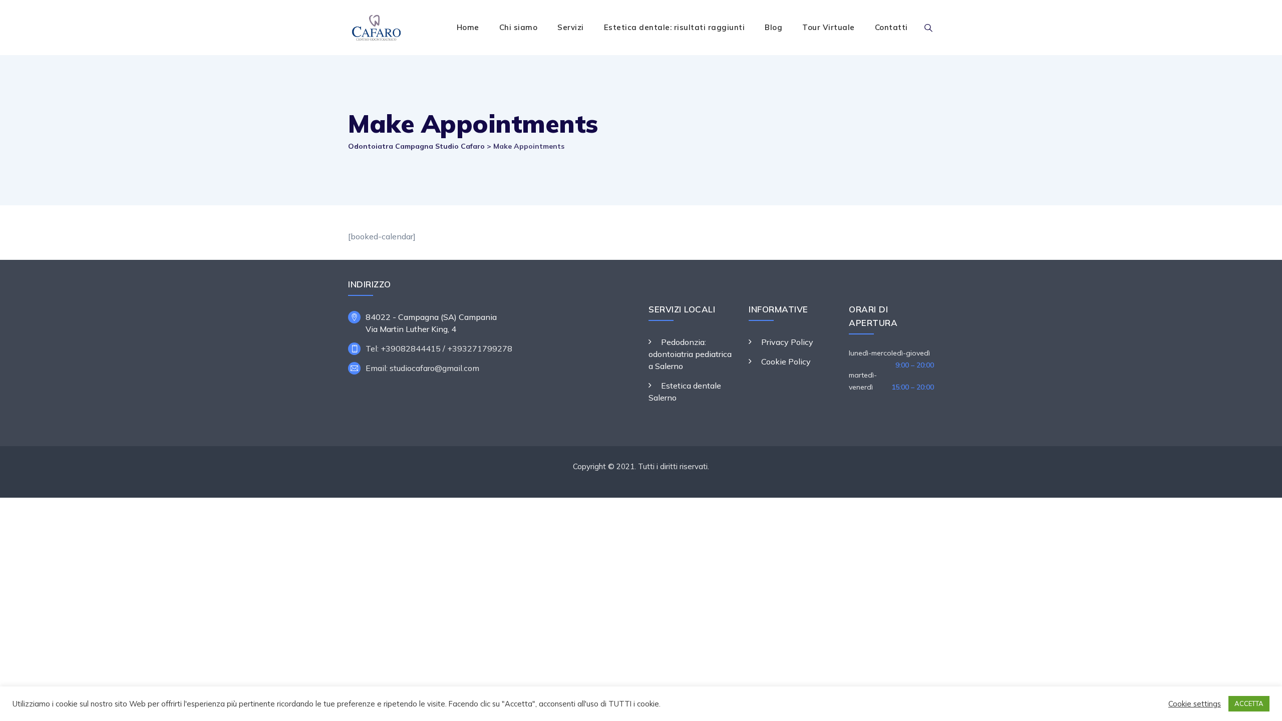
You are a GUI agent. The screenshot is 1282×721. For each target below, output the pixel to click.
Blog (773, 27)
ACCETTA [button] (1248, 703)
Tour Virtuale (828, 27)
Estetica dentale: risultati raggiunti (674, 27)
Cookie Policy (786, 361)
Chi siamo (518, 27)
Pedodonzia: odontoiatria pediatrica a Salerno (690, 354)
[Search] (928, 28)
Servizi (570, 27)
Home (468, 27)
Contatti (891, 27)
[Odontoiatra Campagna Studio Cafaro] (376, 27)
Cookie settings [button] (1194, 703)
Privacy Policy (787, 342)
